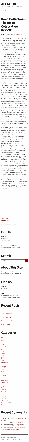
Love (2, 377)
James (2, 369)
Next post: (8, 223)
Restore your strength (6, 321)
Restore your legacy (6, 310)
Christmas (3, 348)
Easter (2, 357)
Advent (3, 342)
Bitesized (3, 346)
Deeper (3, 355)
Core (2, 351)
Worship (3, 404)
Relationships (4, 391)
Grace (2, 360)
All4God (8, 4)
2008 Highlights (5, 339)
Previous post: (5, 219)
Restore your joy (5, 324)
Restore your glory (6, 317)
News (2, 384)
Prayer (3, 388)
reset (2, 393)
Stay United (4, 398)
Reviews (19, 34)
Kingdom (3, 371)
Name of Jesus (5, 380)
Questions (3, 389)
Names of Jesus (5, 382)
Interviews (4, 368)
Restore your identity (6, 313)
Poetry (3, 386)
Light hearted (4, 375)
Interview (3, 366)
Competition (4, 350)
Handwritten (4, 362)
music (2, 379)
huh (2, 364)
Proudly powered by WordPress (9, 437)
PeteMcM (14, 34)
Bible (2, 344)
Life (2, 373)
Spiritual (3, 397)
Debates (3, 353)
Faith (2, 359)
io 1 (13, 123)
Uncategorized (5, 400)
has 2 (26, 165)
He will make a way (11, 417)
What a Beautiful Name (7, 402)
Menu (5, 10)
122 (2, 337)
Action (2, 341)
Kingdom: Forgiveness (17, 422)
